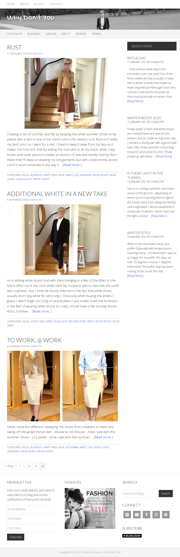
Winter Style (139, 232)
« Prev (10, 466)
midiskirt (85, 175)
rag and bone (77, 321)
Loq (76, 175)
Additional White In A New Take (57, 193)
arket (69, 175)
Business (36, 175)
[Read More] (135, 101)
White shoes (41, 179)
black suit (60, 321)
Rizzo (90, 321)
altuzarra (72, 447)
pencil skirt (101, 447)
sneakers (13, 451)
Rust (14, 47)
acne (61, 175)
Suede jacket (24, 179)
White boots (103, 321)
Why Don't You (30, 17)
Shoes (34, 321)
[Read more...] (72, 165)
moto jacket (100, 175)
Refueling (136, 58)
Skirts (46, 175)
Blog (25, 175)
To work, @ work (34, 340)
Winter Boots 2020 (144, 118)
